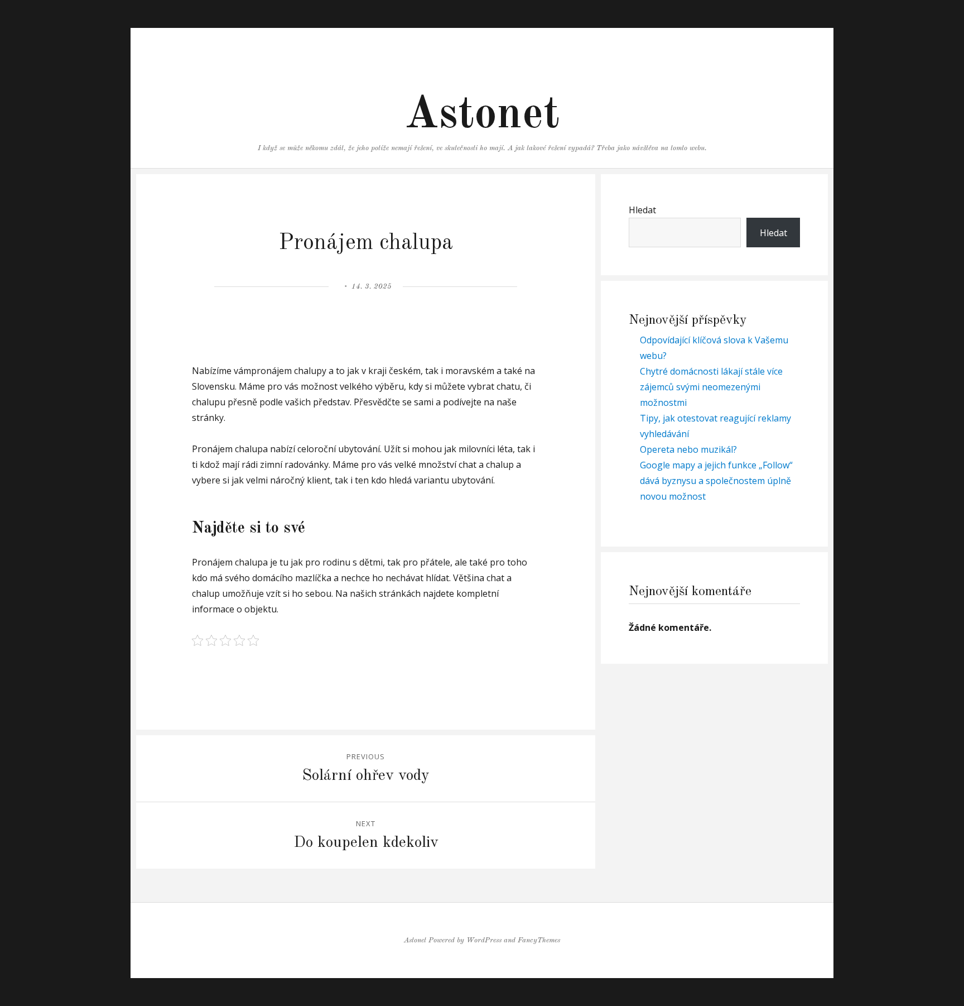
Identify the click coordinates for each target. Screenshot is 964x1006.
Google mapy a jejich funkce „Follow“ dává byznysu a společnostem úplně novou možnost (716, 480)
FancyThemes (539, 940)
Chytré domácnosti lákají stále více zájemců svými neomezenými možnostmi (711, 387)
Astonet (482, 115)
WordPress (484, 940)
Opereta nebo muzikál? (688, 449)
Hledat (642, 210)
